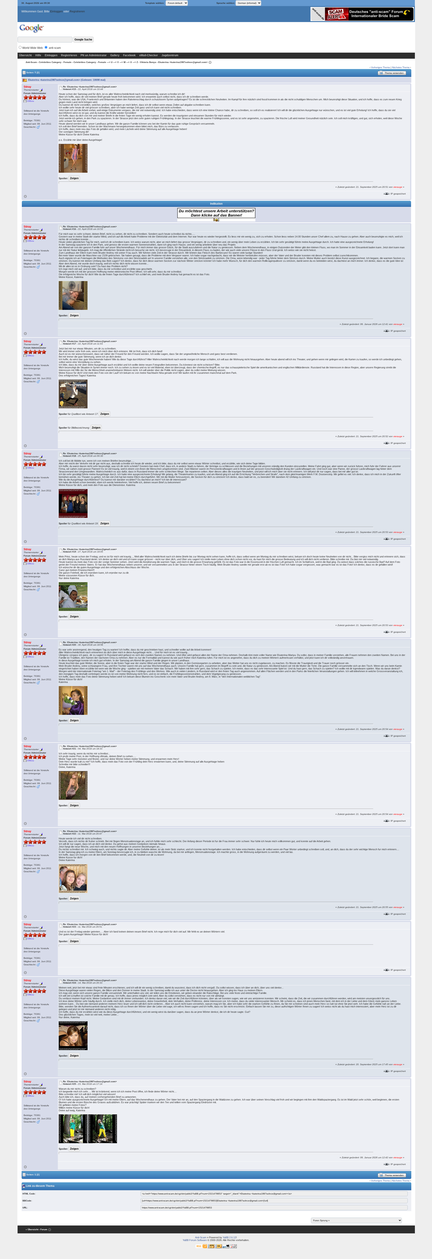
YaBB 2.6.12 (229, 1237)
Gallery (114, 55)
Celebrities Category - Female (55, 62)
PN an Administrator (94, 55)
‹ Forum (43, 1229)
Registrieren (77, 11)
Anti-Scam (31, 62)
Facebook (129, 55)
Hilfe (38, 55)
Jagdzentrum (170, 55)
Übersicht (25, 55)
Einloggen (56, 11)
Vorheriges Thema (380, 67)
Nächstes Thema (401, 67)
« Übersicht (32, 1229)
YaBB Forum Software (195, 1240)
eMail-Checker (148, 55)
